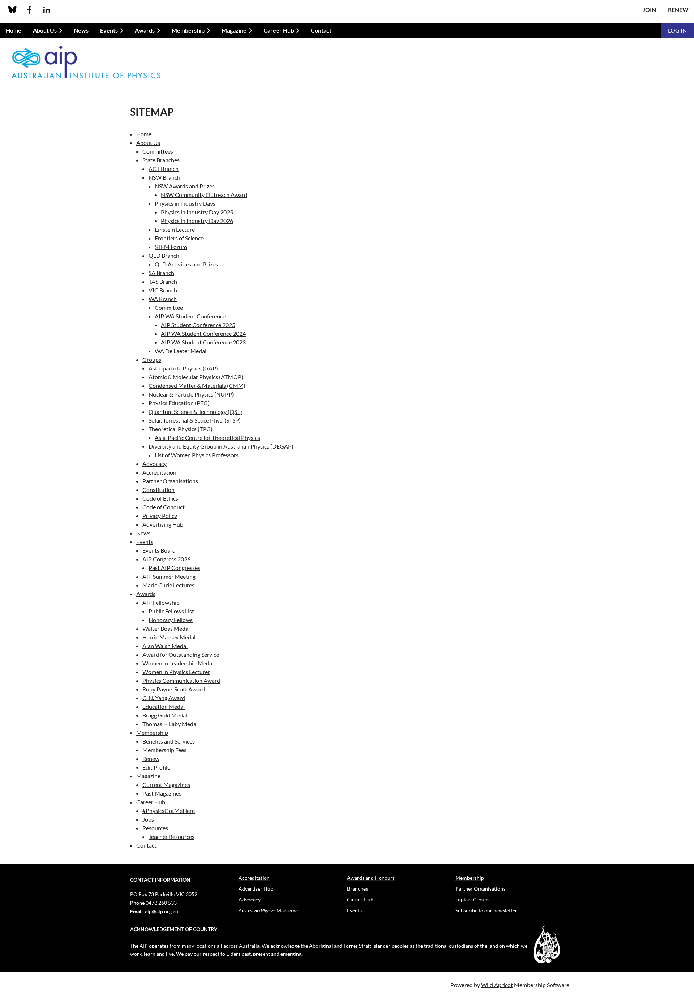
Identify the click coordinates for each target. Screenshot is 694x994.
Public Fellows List (171, 611)
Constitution (158, 489)
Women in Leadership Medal (178, 663)
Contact (146, 845)
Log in (677, 30)
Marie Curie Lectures (168, 585)
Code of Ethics (160, 498)
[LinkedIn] (46, 10)
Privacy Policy (159, 515)
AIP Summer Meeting (169, 576)
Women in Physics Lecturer (176, 671)
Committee (169, 307)
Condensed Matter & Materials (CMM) (197, 385)
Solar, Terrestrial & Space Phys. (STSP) (195, 420)
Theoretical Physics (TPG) (181, 428)
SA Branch (161, 272)
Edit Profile (156, 767)
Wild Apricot (497, 984)
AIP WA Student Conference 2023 (203, 342)
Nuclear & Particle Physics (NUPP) (191, 394)
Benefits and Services (168, 741)
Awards (145, 593)
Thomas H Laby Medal (170, 723)
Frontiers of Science (179, 238)
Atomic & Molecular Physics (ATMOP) (196, 376)
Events (144, 541)
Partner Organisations (170, 480)
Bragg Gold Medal (164, 715)
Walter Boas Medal (166, 628)
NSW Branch (164, 177)
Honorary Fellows (171, 619)
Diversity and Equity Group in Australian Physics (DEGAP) (221, 446)
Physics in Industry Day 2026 (197, 220)
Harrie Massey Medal (169, 637)
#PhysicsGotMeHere (168, 810)
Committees (157, 151)
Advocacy (154, 463)
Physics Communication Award (181, 680)
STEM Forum (171, 246)
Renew (678, 9)
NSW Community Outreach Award (204, 194)
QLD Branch (164, 255)
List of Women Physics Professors (197, 454)
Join (649, 9)
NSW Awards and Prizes (185, 186)
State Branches (161, 160)
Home (143, 133)
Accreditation (159, 472)
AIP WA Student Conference (190, 316)
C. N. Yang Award (163, 697)
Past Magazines (161, 793)
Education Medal (163, 706)
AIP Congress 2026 (166, 559)
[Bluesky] (12, 10)
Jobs (148, 819)
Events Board (159, 550)
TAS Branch (163, 281)
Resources (155, 827)
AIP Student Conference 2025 (198, 324)
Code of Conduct (163, 507)
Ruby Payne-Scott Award (173, 689)
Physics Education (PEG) (179, 402)
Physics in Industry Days (185, 203)
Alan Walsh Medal (165, 645)
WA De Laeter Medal (180, 350)
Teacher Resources (171, 836)
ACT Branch (164, 168)
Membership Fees (164, 749)
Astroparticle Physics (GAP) (183, 368)
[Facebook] (29, 10)
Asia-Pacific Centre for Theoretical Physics (207, 437)
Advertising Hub (162, 524)
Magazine (148, 775)
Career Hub (150, 801)
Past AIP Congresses (174, 567)
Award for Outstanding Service (180, 654)
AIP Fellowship (161, 602)
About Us (148, 142)
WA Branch (163, 298)
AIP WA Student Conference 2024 (203, 333)
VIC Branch (163, 290)
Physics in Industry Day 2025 (197, 212)
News (143, 533)
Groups (151, 359)
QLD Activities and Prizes (186, 264)
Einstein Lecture (175, 229)
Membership (152, 732)
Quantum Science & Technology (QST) (195, 411)
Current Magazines (166, 784)
